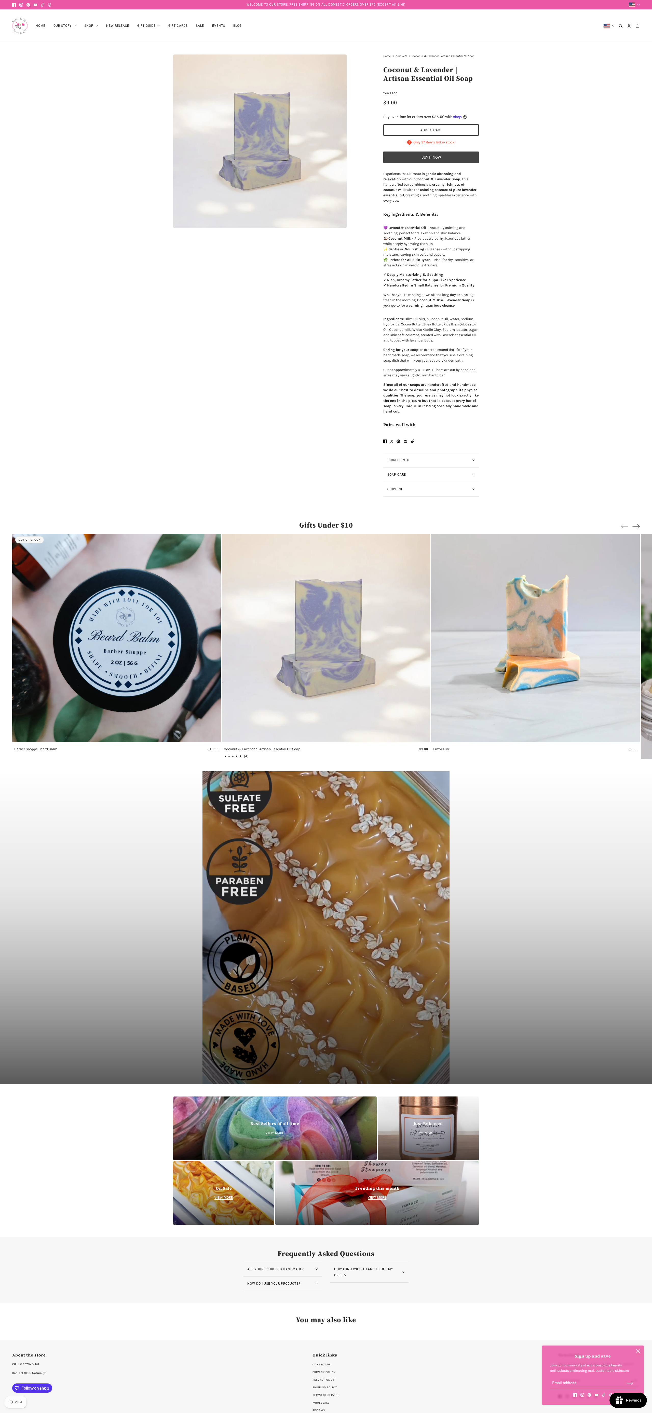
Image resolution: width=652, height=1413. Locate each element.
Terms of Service (326, 1395)
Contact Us (322, 1364)
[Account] (629, 26)
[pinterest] (28, 5)
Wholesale (321, 1402)
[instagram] (21, 5)
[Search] (621, 26)
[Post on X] (391, 441)
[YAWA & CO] (20, 26)
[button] (412, 441)
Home (387, 56)
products (401, 56)
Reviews (319, 1410)
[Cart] (637, 26)
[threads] (49, 5)
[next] (636, 526)
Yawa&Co (390, 93)
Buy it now (431, 157)
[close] (638, 1351)
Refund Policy (324, 1379)
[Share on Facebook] (385, 441)
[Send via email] (405, 441)
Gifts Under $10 (326, 525)
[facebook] (14, 5)
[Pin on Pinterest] (398, 441)
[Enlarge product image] (260, 141)
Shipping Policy (325, 1387)
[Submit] (630, 1383)
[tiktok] (42, 5)
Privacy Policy (324, 1372)
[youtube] (35, 5)
